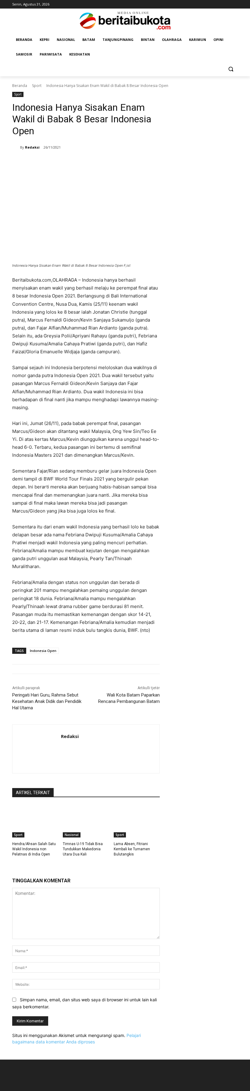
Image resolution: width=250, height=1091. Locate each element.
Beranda (19, 85)
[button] (230, 69)
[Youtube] (234, 4)
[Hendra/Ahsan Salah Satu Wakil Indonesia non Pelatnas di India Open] (35, 821)
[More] (177, 163)
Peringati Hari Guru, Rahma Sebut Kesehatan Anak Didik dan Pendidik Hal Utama (46, 701)
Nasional (72, 835)
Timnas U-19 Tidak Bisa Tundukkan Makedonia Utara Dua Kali (83, 849)
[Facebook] (217, 4)
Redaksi (32, 147)
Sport (36, 85)
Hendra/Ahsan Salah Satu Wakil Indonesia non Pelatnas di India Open (34, 849)
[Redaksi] (16, 147)
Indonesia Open (43, 650)
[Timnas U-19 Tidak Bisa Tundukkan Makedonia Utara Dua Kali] (86, 821)
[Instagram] (225, 4)
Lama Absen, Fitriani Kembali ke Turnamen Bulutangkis (132, 849)
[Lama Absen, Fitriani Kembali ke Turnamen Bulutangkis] (137, 821)
